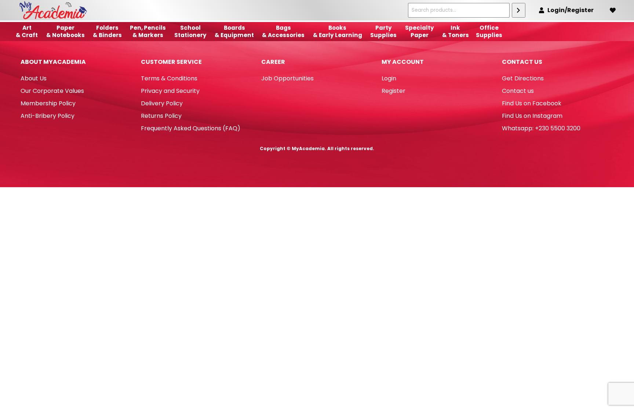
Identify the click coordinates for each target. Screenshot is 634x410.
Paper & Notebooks (65, 31)
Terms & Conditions (169, 78)
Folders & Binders (107, 31)
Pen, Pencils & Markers (148, 31)
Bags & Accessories (283, 31)
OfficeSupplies (489, 31)
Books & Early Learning (337, 31)
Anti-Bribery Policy (47, 116)
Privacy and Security (170, 91)
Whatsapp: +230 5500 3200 (541, 128)
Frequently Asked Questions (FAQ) (190, 128)
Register (393, 91)
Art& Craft (27, 31)
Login (389, 78)
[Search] (518, 10)
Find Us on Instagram (532, 116)
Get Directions (523, 78)
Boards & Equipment (234, 31)
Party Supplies (383, 31)
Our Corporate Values (52, 91)
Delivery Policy (162, 103)
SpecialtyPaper (419, 31)
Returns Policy (161, 116)
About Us (34, 78)
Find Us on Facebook (531, 103)
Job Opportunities (287, 78)
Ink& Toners (455, 31)
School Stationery (190, 31)
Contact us (518, 91)
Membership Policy (48, 103)
